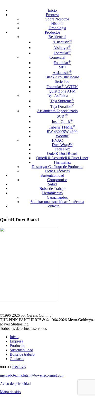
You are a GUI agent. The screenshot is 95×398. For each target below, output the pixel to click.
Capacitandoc (57, 197)
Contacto (52, 206)
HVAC (57, 140)
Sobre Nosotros (57, 19)
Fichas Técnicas (57, 171)
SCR (62, 116)
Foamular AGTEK (62, 87)
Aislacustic (62, 42)
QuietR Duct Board (62, 153)
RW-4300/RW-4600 (62, 132)
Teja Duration (62, 106)
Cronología (57, 28)
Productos (52, 32)
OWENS (19, 367)
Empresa (52, 15)
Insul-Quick (62, 122)
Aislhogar (62, 48)
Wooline (62, 136)
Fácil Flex (62, 149)
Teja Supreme (62, 101)
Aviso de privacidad (15, 383)
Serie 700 (62, 81)
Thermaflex (62, 162)
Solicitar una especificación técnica (57, 202)
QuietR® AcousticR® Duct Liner (62, 158)
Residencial (57, 37)
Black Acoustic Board (62, 77)
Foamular (62, 53)
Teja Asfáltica (57, 95)
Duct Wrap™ (62, 145)
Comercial (57, 57)
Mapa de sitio (10, 392)
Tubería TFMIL (62, 127)
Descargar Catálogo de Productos (57, 167)
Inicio (52, 10)
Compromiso (57, 180)
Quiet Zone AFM (62, 91)
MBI (62, 67)
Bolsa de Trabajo (52, 188)
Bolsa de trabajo (22, 354)
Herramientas (52, 193)
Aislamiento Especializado (57, 111)
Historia (57, 23)
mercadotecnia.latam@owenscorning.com (32, 375)
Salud (52, 184)
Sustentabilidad (52, 175)
